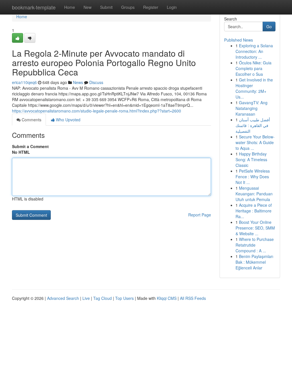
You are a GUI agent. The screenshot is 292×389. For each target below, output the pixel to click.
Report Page (199, 215)
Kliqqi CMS (167, 298)
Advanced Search (63, 298)
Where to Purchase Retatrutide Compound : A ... (255, 244)
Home (69, 7)
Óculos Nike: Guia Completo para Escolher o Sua (253, 68)
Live (86, 298)
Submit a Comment (30, 146)
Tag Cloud (102, 298)
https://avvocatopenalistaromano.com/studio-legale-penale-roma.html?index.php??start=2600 (96, 111)
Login (172, 7)
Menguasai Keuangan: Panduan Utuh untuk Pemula (254, 193)
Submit (106, 7)
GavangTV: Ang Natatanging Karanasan (251, 108)
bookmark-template (34, 7)
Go (269, 26)
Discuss (96, 82)
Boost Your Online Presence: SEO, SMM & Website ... (255, 227)
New (88, 7)
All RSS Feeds (193, 298)
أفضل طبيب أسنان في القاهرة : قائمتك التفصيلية (253, 125)
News (78, 82)
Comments (31, 119)
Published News (238, 40)
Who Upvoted (67, 119)
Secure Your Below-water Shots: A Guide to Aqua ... (255, 142)
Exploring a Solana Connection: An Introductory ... (254, 51)
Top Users (124, 298)
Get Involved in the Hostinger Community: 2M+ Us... (254, 88)
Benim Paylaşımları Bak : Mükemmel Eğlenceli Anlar (254, 262)
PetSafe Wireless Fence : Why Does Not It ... (253, 176)
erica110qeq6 (24, 82)
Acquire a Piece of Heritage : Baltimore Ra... (254, 210)
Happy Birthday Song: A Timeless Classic (251, 159)
